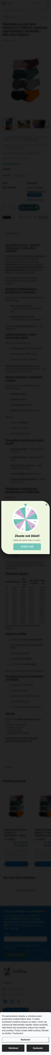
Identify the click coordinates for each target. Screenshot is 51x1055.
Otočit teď (27, 547)
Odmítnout (13, 1048)
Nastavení (25, 1039)
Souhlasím (38, 1048)
